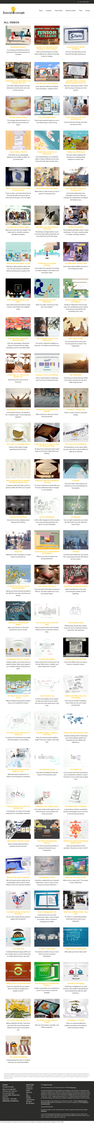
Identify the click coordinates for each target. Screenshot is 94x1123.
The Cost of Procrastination (76, 444)
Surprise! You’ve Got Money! (47, 375)
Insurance (29, 1092)
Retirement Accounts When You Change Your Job (18, 82)
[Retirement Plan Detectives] (47, 176)
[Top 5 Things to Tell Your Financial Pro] (75, 105)
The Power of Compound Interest (47, 842)
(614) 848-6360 (84, 2)
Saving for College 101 (76, 409)
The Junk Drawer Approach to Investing (18, 733)
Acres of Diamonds (47, 517)
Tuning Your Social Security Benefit (47, 410)
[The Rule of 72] (75, 757)
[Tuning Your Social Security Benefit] (47, 397)
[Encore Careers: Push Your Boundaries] (75, 288)
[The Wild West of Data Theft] (75, 251)
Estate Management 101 (47, 912)
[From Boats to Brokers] (47, 574)
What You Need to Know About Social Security (18, 189)
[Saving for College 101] (75, 397)
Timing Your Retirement (75, 152)
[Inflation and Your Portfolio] (75, 647)
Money (28, 1096)
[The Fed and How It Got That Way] (47, 611)
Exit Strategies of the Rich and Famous (47, 984)
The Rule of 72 (75, 769)
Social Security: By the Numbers (76, 48)
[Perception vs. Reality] (75, 1008)
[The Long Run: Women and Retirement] (47, 326)
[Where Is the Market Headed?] (18, 865)
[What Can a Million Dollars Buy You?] (75, 900)
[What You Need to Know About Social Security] (18, 176)
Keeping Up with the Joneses (18, 659)
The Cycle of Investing (18, 1057)
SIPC (45, 1111)
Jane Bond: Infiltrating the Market (18, 623)
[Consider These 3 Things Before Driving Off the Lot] (75, 70)
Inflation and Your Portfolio (75, 659)
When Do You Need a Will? (75, 877)
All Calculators (30, 1103)
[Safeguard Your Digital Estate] (47, 794)
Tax (27, 1094)
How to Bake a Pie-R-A (18, 152)
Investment (29, 1089)
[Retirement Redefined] (18, 505)
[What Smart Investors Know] (18, 829)
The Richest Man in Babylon (76, 806)
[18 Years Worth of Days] (18, 105)
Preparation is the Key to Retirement (47, 153)
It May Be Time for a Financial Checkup (47, 481)
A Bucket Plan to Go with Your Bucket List (18, 807)
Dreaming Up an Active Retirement (47, 301)
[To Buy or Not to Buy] (47, 937)
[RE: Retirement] (75, 363)
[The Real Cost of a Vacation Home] (18, 684)
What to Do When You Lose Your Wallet (75, 697)
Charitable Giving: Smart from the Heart (18, 913)
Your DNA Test (18, 949)
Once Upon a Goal (76, 338)
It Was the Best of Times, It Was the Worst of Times (47, 445)
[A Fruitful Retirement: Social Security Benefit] (18, 574)
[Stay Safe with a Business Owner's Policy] (18, 326)
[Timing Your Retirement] (75, 140)
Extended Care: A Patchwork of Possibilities (47, 552)
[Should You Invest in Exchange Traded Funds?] (75, 829)
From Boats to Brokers (47, 586)
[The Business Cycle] (47, 757)
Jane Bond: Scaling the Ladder (76, 586)
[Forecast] (75, 468)
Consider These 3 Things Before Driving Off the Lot (76, 82)
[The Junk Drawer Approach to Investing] (18, 721)
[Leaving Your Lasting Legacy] (18, 215)
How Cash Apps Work (47, 117)
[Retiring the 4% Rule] (47, 865)
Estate (28, 1090)
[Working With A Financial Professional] (75, 176)
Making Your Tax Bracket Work (18, 983)
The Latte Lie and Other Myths (18, 444)
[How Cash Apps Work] (47, 105)
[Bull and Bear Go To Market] (47, 71)
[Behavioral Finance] (18, 35)
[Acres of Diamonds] (47, 505)
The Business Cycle (47, 769)
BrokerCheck (73, 1087)
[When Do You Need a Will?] (75, 865)
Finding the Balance (76, 227)
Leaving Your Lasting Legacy (18, 227)
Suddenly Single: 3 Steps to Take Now (47, 733)
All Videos (29, 1101)
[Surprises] (18, 539)
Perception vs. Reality (75, 1020)
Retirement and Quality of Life (18, 263)
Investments (76, 517)
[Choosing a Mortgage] (75, 971)
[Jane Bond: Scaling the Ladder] (75, 574)
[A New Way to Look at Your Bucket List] (18, 363)
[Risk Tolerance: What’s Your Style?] (18, 288)
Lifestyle (28, 1098)
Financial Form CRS (47, 1084)
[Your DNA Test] (18, 937)
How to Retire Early (75, 623)
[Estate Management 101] (47, 900)
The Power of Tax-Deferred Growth (47, 1021)
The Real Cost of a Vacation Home (18, 697)
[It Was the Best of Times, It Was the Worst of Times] (47, 432)
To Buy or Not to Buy (47, 949)
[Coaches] (75, 539)
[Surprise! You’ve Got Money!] (47, 363)
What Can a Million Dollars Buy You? (76, 913)
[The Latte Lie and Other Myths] (18, 432)
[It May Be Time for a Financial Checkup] (47, 468)
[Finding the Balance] (75, 215)
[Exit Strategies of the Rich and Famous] (47, 971)
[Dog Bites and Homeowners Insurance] (47, 215)
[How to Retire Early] (75, 611)
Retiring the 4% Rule (47, 877)
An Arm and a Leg (47, 696)
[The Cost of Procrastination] (75, 432)
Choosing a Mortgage (75, 983)
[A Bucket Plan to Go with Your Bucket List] (18, 794)
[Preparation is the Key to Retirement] (47, 140)
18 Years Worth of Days (18, 117)
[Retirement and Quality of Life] (18, 251)
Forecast (75, 481)
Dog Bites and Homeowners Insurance (47, 228)
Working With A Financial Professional (76, 189)
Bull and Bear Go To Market (47, 83)
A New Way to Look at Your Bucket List (18, 376)
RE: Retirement (76, 375)
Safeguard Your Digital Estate (47, 806)
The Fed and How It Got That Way (47, 623)
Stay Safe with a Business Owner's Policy (18, 339)
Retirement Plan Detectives (47, 188)
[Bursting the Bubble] (47, 647)
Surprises (18, 552)
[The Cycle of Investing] (18, 1045)
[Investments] (75, 505)
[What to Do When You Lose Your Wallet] (75, 684)
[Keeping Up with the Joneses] (18, 647)
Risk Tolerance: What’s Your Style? (18, 301)
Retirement (29, 1087)
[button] (48, 10)
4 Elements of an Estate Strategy (47, 264)
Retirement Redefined (18, 517)
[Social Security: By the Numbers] (75, 35)
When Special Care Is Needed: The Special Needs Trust (18, 481)
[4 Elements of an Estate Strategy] (47, 251)
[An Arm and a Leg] (47, 684)
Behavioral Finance (18, 47)
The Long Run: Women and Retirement (47, 339)
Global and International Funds (76, 733)
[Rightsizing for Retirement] (75, 937)
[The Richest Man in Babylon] (75, 794)
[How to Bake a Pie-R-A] (18, 140)
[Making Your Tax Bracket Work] (18, 971)
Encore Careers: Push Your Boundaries (75, 301)
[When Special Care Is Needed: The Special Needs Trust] (18, 468)
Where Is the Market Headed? (18, 877)
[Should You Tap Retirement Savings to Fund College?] (47, 35)
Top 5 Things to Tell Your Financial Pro (76, 118)
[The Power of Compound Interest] (47, 829)
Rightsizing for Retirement (75, 949)
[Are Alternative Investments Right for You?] (18, 757)
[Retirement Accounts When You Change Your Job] (18, 70)
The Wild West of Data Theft (76, 263)
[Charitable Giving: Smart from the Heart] (18, 900)
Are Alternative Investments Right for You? (18, 770)
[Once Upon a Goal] (75, 326)
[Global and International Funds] (75, 721)
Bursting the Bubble (47, 659)
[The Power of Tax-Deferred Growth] (47, 1008)
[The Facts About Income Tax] (18, 1008)
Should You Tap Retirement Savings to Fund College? (47, 48)
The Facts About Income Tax (18, 1020)
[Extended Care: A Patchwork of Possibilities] (47, 539)
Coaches (75, 552)
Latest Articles (30, 1100)
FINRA (42, 1111)
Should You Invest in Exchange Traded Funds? (76, 842)
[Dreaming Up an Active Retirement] (47, 288)
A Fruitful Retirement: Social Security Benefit (18, 587)
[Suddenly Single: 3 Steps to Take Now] (47, 721)
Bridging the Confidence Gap (18, 409)
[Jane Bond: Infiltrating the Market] (18, 611)
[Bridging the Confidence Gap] (18, 397)
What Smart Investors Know (18, 841)
